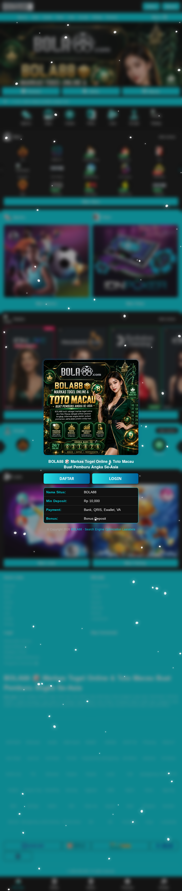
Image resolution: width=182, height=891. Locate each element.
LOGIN (115, 478)
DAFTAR (66, 478)
